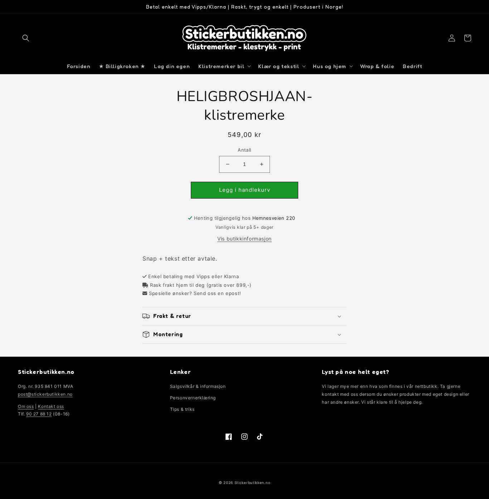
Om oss (26, 406)
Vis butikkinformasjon (244, 239)
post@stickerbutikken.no (45, 394)
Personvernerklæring (193, 397)
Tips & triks (182, 409)
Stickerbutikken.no (252, 482)
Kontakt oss (51, 406)
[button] (26, 38)
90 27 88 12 (39, 414)
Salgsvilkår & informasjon (198, 386)
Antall (244, 150)
